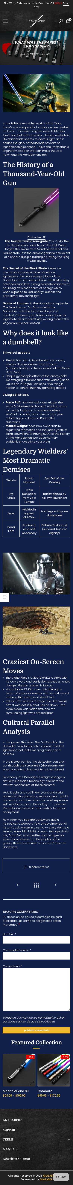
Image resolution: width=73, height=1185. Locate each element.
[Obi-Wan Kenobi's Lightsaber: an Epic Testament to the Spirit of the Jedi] (17, 885)
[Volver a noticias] (36, 885)
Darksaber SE (36, 237)
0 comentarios (39, 867)
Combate (44, 1091)
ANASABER (49, 1176)
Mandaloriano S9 (16, 1091)
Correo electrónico (17, 950)
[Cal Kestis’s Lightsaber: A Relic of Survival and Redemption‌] (55, 885)
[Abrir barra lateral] (4, 597)
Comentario (12, 966)
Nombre (9, 934)
